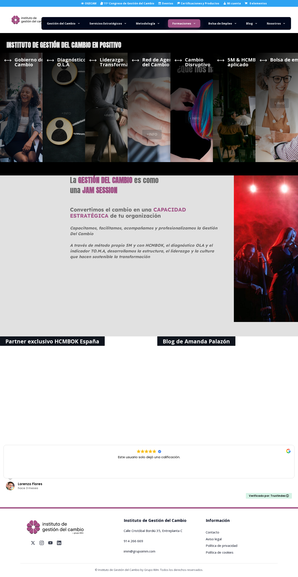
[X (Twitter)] (33, 543)
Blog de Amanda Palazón (196, 341)
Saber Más (149, 429)
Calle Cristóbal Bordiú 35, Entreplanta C (153, 530)
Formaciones (181, 23)
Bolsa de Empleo (220, 23)
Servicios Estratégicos (105, 23)
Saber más (48, 429)
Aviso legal (214, 539)
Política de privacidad (221, 545)
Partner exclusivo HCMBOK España (52, 341)
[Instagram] (41, 543)
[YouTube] (50, 543)
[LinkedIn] (59, 543)
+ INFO (194, 118)
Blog (249, 23)
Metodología (145, 23)
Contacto (212, 532)
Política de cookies (219, 552)
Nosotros (274, 23)
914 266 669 (133, 541)
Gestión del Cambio (61, 23)
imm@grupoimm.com (139, 551)
